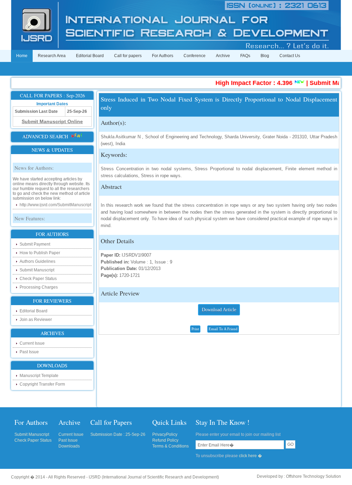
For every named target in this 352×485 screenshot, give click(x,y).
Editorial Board (90, 55)
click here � (250, 455)
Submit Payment (35, 244)
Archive (223, 55)
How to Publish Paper (40, 252)
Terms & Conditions (170, 446)
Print (195, 329)
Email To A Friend (223, 329)
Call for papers (128, 55)
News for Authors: (34, 164)
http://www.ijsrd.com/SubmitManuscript (55, 201)
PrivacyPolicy (164, 434)
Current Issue (32, 343)
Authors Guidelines (37, 261)
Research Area (52, 55)
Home (22, 55)
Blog (265, 55)
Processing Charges (39, 287)
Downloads (69, 446)
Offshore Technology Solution (313, 476)
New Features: (29, 215)
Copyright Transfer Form (42, 384)
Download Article (219, 309)
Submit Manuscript (37, 270)
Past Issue (29, 351)
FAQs (245, 55)
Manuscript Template (39, 375)
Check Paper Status (38, 278)
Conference (195, 55)
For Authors (162, 55)
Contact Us (289, 55)
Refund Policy (165, 440)
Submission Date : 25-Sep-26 (117, 434)
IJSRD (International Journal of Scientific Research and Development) (154, 477)
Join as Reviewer (36, 319)
